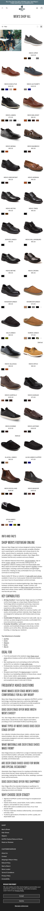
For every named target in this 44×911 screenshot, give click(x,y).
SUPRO (34, 566)
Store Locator (6, 869)
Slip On (6, 647)
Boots (6, 645)
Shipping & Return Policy (9, 859)
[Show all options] (18, 120)
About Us (5, 853)
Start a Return (6, 866)
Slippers (6, 643)
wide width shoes (26, 664)
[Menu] (2, 8)
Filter (5, 26)
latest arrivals (25, 672)
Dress (6, 641)
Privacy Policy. (19, 890)
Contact (4, 856)
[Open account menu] (37, 8)
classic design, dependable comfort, (28, 678)
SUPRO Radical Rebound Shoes (12, 839)
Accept (21, 896)
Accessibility (6, 879)
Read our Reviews (7, 842)
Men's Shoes (6, 829)
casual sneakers (30, 560)
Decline (21, 901)
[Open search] (7, 8)
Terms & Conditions (8, 872)
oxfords (13, 562)
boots (8, 562)
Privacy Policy (6, 876)
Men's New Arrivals (27, 587)
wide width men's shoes (34, 576)
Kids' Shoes (5, 832)
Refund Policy (6, 863)
